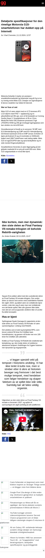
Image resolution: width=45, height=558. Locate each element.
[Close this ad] (43, 550)
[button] (4, 161)
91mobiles (10, 156)
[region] (22, 15)
